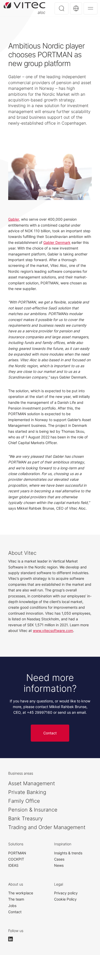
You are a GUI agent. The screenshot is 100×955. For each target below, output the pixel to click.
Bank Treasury (25, 818)
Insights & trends (68, 853)
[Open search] (61, 8)
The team (16, 899)
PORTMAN (17, 853)
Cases (59, 859)
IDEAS (13, 865)
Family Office (24, 801)
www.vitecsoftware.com (53, 630)
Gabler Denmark (57, 242)
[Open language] (76, 8)
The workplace (20, 893)
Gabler (13, 219)
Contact (50, 733)
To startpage (24, 8)
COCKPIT (16, 859)
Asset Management (31, 783)
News (59, 865)
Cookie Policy (65, 899)
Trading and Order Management (46, 827)
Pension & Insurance (32, 810)
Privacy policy (66, 893)
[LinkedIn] (12, 939)
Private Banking (27, 792)
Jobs (12, 905)
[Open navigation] (90, 8)
